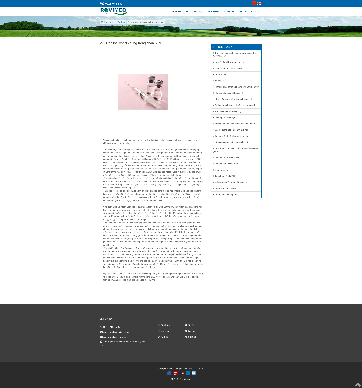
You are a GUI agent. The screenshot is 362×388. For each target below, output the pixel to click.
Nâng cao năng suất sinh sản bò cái (231, 142)
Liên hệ (255, 11)
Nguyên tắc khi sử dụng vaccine (229, 62)
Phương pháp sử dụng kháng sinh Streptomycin (236, 87)
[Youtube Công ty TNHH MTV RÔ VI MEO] (182, 373)
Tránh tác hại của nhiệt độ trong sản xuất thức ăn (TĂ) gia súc (235, 54)
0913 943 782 (113, 3)
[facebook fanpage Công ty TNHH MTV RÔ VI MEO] (169, 373)
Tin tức (242, 11)
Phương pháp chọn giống (226, 117)
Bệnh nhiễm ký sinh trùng (226, 163)
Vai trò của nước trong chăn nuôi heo (231, 182)
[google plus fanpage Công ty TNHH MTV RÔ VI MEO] (175, 373)
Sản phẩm (213, 11)
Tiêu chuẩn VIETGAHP (225, 176)
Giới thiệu (197, 11)
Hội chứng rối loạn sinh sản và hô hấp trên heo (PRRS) (235, 150)
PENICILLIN (220, 74)
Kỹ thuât (228, 11)
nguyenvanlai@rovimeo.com (116, 332)
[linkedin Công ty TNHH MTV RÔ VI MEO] (188, 373)
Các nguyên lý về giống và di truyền (231, 136)
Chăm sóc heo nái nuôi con (227, 188)
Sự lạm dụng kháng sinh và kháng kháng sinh (235, 105)
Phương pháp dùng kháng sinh (228, 93)
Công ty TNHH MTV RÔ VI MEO (190, 369)
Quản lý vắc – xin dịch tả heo (228, 68)
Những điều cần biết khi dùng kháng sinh (233, 99)
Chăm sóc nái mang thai (225, 194)
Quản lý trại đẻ (221, 170)
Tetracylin (219, 80)
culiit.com (186, 379)
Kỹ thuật (121, 22)
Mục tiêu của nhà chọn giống (227, 111)
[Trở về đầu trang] (358, 384)
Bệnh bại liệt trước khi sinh (226, 157)
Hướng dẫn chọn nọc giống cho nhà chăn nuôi (235, 124)
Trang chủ (181, 11)
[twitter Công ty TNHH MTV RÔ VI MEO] (193, 373)
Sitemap (191, 337)
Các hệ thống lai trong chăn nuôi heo (231, 130)
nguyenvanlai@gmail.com (115, 337)
